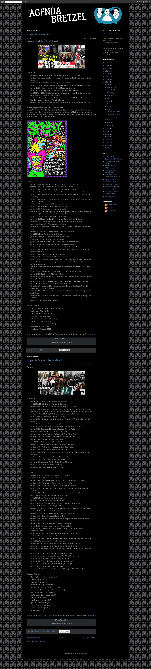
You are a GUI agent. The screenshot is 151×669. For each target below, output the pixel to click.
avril (108, 109)
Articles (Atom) (40, 641)
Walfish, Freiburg (110, 196)
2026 (107, 63)
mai (108, 106)
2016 (107, 131)
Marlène (110, 208)
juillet (109, 101)
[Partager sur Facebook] (66, 350)
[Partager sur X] (64, 350)
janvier (109, 125)
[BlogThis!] (62, 350)
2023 (107, 71)
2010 (107, 148)
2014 (107, 137)
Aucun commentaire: (50, 350)
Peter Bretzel (111, 211)
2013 (107, 139)
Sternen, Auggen (110, 189)
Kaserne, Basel (110, 165)
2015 (107, 134)
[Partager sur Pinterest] (69, 350)
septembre (110, 95)
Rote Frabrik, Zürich (111, 184)
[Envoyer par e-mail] (60, 350)
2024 (107, 68)
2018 (107, 85)
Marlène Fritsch (112, 205)
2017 (107, 129)
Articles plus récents (33, 638)
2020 (107, 79)
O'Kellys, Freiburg (110, 179)
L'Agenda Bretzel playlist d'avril (44, 360)
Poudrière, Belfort (110, 182)
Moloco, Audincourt (111, 174)
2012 (107, 142)
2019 (107, 82)
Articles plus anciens (89, 638)
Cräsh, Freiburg (110, 156)
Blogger (83, 654)
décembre (110, 87)
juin (108, 104)
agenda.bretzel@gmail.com (110, 33)
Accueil (61, 638)
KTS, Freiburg (109, 168)
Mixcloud (93, 334)
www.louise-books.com (110, 43)
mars (109, 120)
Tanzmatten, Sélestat (111, 191)
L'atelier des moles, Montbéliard (111, 171)
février (109, 122)
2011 (107, 145)
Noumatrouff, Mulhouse (112, 177)
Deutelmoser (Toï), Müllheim (114, 159)
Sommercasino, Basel (112, 186)
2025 (107, 65)
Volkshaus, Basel (110, 194)
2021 (107, 76)
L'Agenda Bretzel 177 (39, 34)
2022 (107, 74)
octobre (109, 93)
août (108, 98)
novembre (110, 90)
